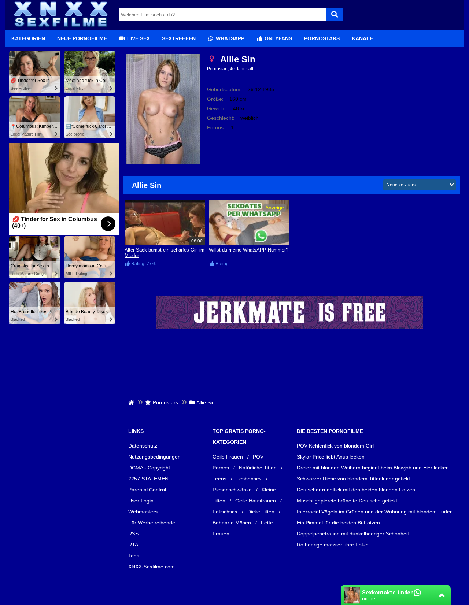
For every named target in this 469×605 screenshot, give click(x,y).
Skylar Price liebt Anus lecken (331, 457)
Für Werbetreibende (151, 523)
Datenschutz (142, 446)
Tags (133, 555)
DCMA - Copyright (149, 468)
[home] (132, 402)
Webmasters (143, 512)
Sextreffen (179, 38)
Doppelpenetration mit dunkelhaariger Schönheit (353, 534)
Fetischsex (225, 512)
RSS (133, 534)
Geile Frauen (228, 457)
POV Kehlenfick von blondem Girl (335, 446)
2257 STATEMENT (150, 479)
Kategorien (28, 38)
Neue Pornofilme (82, 38)
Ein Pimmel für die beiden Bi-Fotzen (338, 523)
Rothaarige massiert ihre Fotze (333, 545)
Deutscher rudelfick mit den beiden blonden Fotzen (356, 490)
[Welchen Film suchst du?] (334, 14)
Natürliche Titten (258, 468)
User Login (141, 501)
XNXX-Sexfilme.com (151, 566)
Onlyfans (277, 38)
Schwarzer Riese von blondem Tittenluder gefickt (353, 479)
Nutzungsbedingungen (154, 457)
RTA (133, 545)
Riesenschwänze (232, 490)
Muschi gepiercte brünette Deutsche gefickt (347, 501)
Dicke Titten (260, 512)
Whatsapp (229, 38)
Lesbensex (249, 479)
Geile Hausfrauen (255, 501)
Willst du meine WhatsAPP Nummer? (248, 250)
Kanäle (362, 38)
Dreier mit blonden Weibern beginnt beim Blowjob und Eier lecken (373, 468)
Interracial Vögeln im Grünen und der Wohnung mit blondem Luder (374, 512)
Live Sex (138, 38)
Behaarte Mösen (232, 523)
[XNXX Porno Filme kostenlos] (60, 27)
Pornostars (322, 38)
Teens (219, 479)
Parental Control (147, 490)
